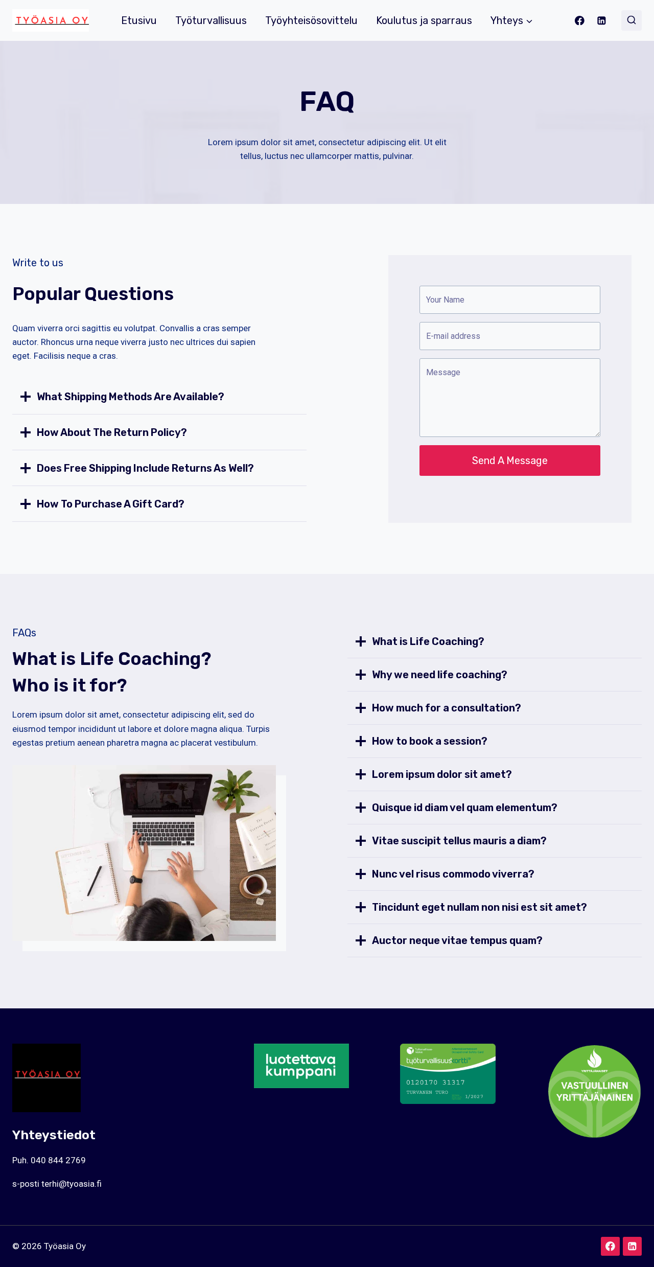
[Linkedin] (601, 20)
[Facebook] (579, 20)
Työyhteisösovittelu (311, 20)
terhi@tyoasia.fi (71, 1184)
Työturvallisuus (211, 20)
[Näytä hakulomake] (631, 20)
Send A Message (510, 460)
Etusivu (139, 20)
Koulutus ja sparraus (424, 20)
